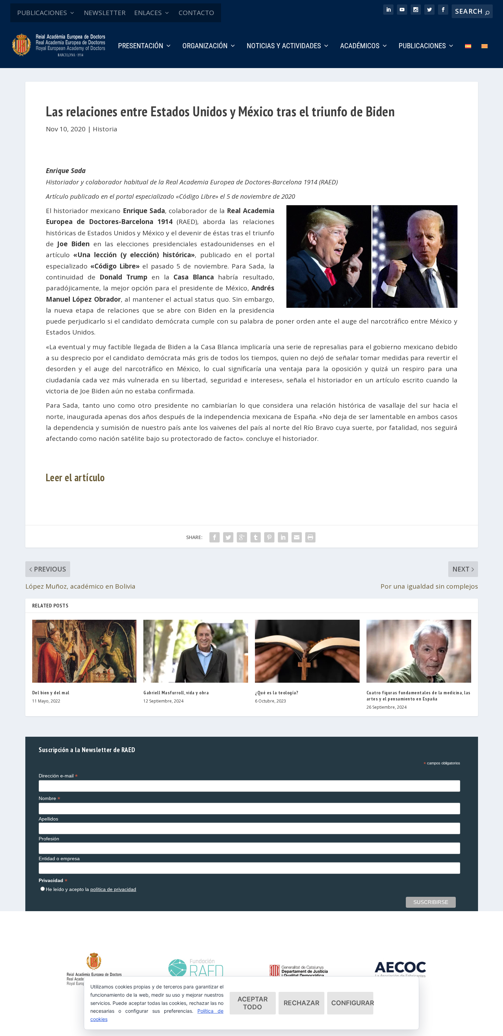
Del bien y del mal (50, 693)
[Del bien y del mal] (84, 651)
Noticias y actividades (284, 46)
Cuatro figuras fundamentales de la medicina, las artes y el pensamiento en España (418, 696)
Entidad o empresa (59, 858)
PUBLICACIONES (42, 12)
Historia (105, 128)
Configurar (352, 1003)
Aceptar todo (252, 1003)
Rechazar (301, 1003)
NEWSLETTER (105, 12)
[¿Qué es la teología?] (307, 651)
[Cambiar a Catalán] (484, 55)
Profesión (49, 838)
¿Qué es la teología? (276, 693)
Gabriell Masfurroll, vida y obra (176, 693)
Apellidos (48, 819)
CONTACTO (196, 12)
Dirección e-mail (58, 776)
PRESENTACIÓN (140, 46)
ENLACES (148, 12)
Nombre (49, 798)
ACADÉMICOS (359, 46)
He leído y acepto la (91, 889)
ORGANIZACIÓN (205, 46)
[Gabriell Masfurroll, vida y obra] (195, 651)
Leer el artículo (75, 477)
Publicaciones (422, 46)
